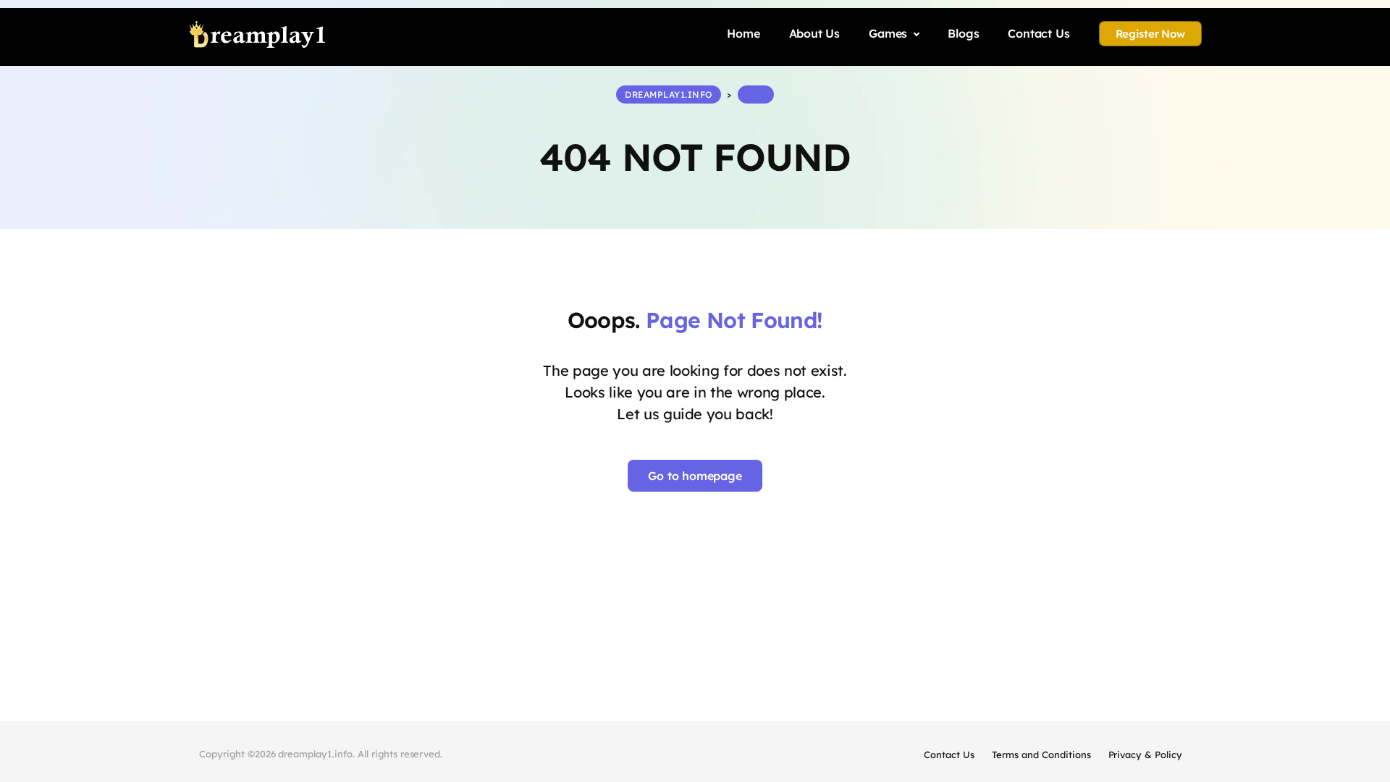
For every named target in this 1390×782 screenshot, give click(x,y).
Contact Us (949, 754)
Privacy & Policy (1145, 754)
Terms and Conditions (1041, 754)
